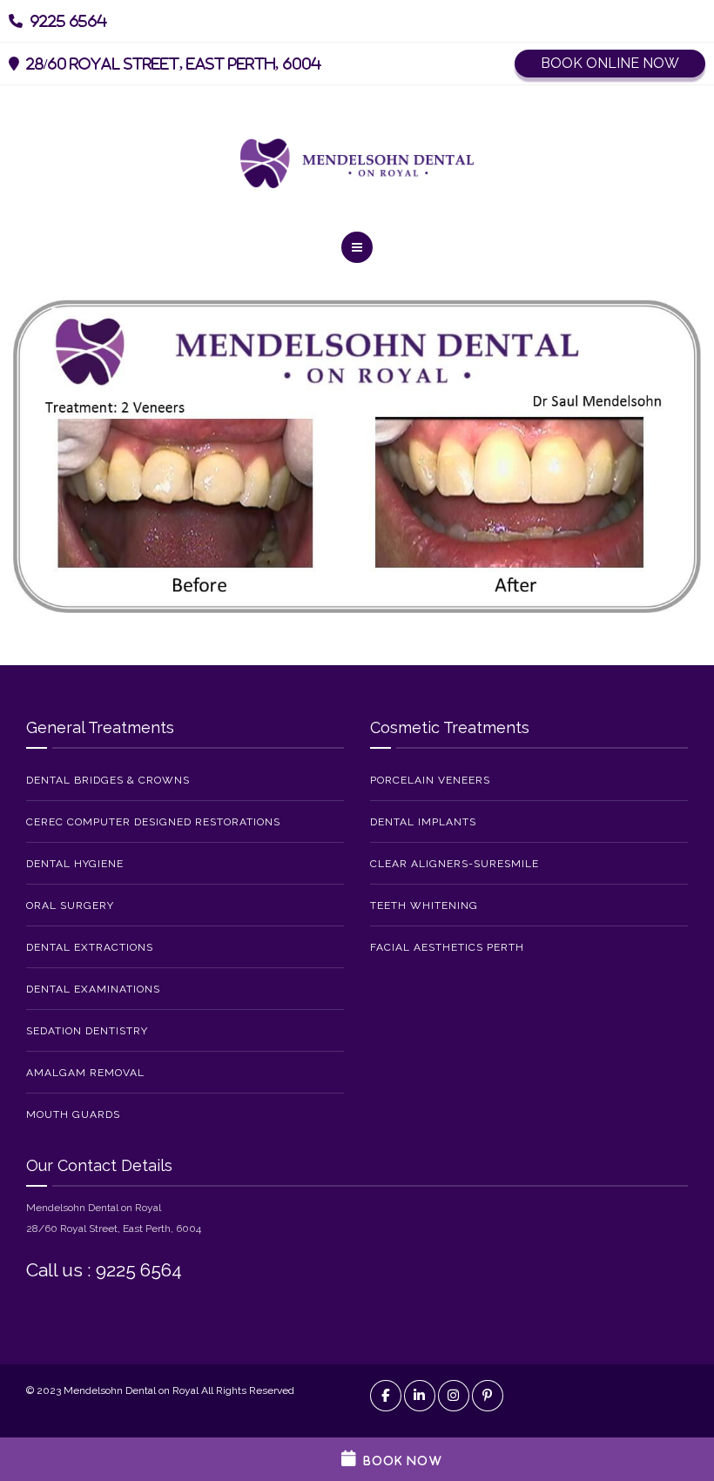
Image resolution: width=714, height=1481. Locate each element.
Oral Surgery (70, 905)
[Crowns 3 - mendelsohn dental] (357, 455)
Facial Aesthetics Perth (447, 947)
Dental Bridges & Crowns (108, 780)
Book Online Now (610, 63)
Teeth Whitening (424, 905)
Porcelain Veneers (430, 780)
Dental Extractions (89, 947)
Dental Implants (423, 822)
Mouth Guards (73, 1114)
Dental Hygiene (75, 864)
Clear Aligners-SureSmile (454, 864)
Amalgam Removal (85, 1073)
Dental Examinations (93, 989)
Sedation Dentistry (87, 1031)
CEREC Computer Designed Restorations (153, 822)
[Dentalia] (357, 163)
